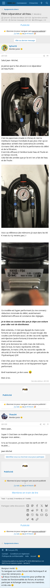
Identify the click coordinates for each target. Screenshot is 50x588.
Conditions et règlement (19, 554)
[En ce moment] (41, 3)
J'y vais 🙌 (18, 33)
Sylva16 (6, 17)
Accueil (33, 556)
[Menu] (4, 3)
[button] (2, 550)
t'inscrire (25, 576)
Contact (5, 554)
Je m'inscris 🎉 (30, 33)
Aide (27, 556)
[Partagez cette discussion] (44, 55)
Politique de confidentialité (12, 556)
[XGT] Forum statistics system (16, 563)
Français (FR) (12, 550)
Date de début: (22, 17)
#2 (44, 424)
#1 (48, 56)
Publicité (7, 395)
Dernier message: (21, 20)
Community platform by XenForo (23, 561)
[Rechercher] (46, 3)
